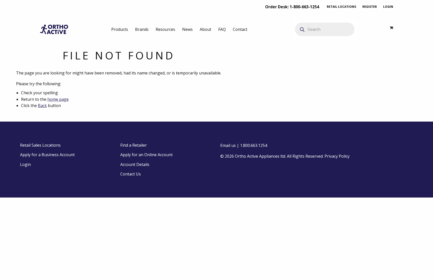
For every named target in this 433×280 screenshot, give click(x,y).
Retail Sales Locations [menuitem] (40, 145)
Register (369, 7)
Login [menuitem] (25, 164)
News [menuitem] (187, 29)
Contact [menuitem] (240, 29)
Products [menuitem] (119, 29)
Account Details (134, 164)
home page (58, 99)
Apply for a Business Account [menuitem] (47, 154)
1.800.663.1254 (253, 145)
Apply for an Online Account (146, 154)
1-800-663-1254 (304, 7)
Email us (228, 145)
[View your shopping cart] (389, 29)
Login (388, 7)
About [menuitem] (205, 29)
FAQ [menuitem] (222, 29)
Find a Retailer (133, 145)
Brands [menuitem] (142, 29)
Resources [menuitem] (165, 29)
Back (42, 105)
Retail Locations (341, 7)
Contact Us (130, 174)
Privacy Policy (337, 156)
